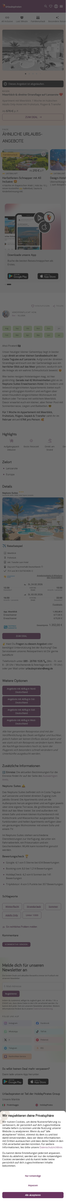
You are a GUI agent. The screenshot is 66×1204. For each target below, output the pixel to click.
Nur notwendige (33, 1175)
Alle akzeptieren (33, 1195)
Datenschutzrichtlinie (51, 1147)
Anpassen (33, 1185)
